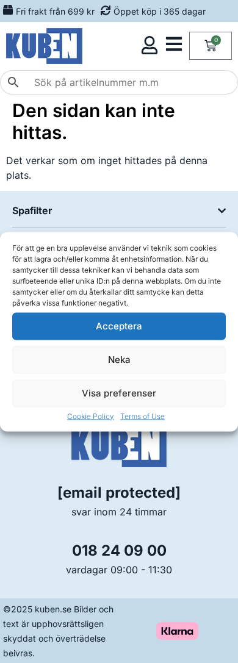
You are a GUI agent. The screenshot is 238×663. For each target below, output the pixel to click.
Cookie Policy (90, 415)
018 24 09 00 (119, 550)
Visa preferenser (119, 393)
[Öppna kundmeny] (149, 45)
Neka (119, 359)
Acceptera (119, 326)
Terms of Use (142, 415)
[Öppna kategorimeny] (174, 44)
